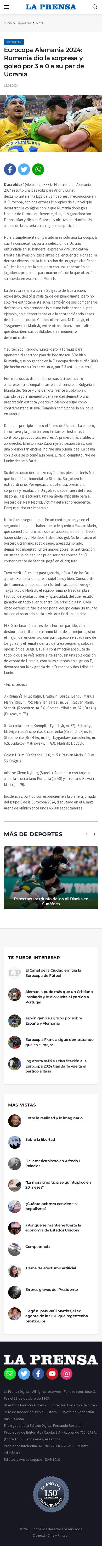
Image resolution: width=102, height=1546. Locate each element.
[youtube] (52, 1374)
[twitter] (24, 169)
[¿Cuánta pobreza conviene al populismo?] (14, 1206)
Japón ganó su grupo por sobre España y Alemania (53, 1021)
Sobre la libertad (40, 1139)
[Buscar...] (95, 7)
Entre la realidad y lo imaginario (54, 1118)
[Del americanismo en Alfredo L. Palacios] (14, 1163)
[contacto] (10, 1374)
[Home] (51, 1361)
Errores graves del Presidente (51, 1289)
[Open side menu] (6, 7)
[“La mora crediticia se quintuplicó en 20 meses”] (14, 1185)
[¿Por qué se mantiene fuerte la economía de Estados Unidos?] (14, 1228)
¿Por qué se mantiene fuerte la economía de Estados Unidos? (53, 1228)
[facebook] (10, 169)
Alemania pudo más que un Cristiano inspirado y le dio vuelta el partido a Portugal (59, 996)
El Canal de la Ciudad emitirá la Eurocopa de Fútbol (53, 973)
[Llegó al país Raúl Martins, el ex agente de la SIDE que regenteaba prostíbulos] (14, 1313)
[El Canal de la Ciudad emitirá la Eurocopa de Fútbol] (14, 973)
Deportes (24, 23)
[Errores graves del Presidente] (14, 1292)
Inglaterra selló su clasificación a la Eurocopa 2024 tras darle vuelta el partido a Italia (56, 1066)
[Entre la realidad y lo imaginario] (14, 1120)
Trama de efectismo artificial (50, 1268)
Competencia (37, 1246)
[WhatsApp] (38, 169)
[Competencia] (14, 1249)
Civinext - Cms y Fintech (51, 1535)
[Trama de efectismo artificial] (14, 1270)
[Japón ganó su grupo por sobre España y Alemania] (14, 1021)
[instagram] (66, 1374)
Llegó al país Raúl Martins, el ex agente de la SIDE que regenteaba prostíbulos (56, 1316)
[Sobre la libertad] (14, 1142)
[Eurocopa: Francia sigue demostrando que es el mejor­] (14, 1042)
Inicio (8, 23)
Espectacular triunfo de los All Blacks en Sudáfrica (51, 901)
